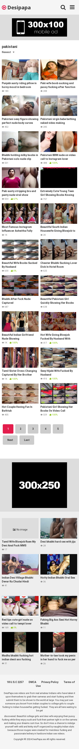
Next (10, 440)
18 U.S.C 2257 (15, 682)
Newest (6, 52)
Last (27, 440)
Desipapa (18, 7)
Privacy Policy (49, 682)
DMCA (32, 682)
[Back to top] (72, 741)
